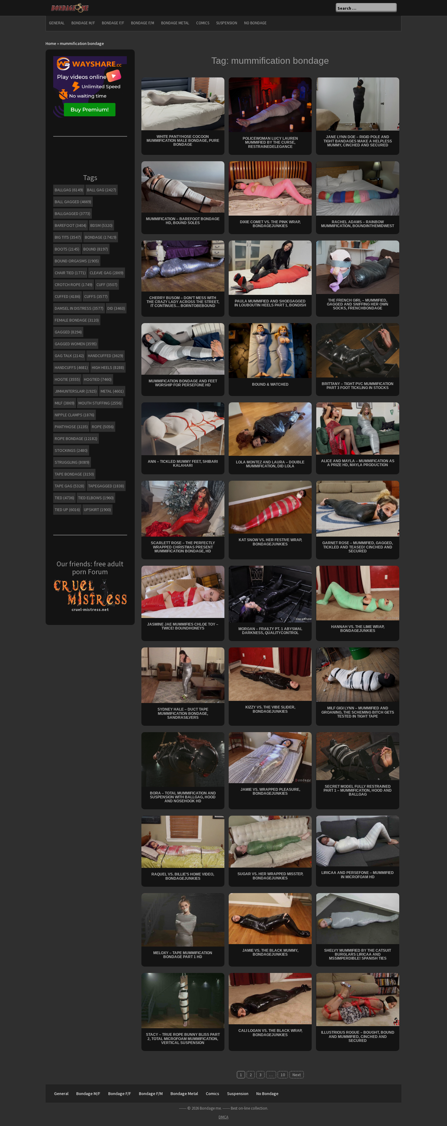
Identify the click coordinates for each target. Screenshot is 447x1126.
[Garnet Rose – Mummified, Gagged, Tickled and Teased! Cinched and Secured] (357, 508)
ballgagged (72, 213)
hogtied (98, 379)
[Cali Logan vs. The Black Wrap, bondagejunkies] (270, 998)
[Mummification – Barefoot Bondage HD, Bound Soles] (182, 186)
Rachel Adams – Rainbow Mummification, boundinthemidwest (357, 224)
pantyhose (71, 426)
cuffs (96, 296)
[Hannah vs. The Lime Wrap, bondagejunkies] (357, 592)
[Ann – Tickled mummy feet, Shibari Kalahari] (182, 428)
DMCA (223, 1117)
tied (64, 497)
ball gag (101, 190)
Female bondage (77, 320)
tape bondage (74, 474)
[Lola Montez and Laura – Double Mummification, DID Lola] (270, 428)
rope (103, 426)
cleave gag (106, 272)
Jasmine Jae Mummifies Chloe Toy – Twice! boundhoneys (182, 626)
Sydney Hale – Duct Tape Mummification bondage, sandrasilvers (183, 713)
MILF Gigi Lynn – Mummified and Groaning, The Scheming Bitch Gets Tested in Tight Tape (357, 712)
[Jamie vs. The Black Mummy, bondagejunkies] (270, 918)
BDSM (101, 225)
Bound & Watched (270, 384)
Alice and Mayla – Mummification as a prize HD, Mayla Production (357, 463)
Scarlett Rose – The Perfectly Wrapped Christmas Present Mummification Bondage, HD (183, 547)
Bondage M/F (83, 23)
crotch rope (73, 284)
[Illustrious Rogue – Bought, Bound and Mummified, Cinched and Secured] (357, 999)
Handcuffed (105, 355)
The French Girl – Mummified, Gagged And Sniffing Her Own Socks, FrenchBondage (357, 304)
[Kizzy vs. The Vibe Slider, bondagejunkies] (270, 674)
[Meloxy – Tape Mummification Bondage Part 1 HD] (182, 919)
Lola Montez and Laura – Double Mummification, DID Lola (270, 464)
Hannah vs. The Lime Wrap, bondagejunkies (357, 629)
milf (64, 403)
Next (297, 1074)
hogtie (67, 379)
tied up (67, 509)
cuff (106, 284)
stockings (71, 450)
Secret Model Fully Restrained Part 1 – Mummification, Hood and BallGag (358, 790)
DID (116, 308)
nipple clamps (74, 415)
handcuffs (71, 367)
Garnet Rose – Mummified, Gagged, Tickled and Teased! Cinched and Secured (357, 547)
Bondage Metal (175, 23)
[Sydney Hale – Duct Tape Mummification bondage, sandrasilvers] (182, 674)
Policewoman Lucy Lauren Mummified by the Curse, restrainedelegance (270, 142)
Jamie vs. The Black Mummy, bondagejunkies (270, 952)
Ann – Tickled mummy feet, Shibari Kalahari (183, 463)
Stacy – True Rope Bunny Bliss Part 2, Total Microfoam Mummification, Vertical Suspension (183, 1038)
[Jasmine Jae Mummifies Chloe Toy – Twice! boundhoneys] (182, 591)
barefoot (70, 225)
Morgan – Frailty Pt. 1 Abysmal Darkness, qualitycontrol (270, 631)
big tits (68, 237)
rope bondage (76, 438)
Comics (202, 23)
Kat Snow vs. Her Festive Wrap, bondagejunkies (270, 542)
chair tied (70, 272)
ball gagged (73, 201)
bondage (100, 237)
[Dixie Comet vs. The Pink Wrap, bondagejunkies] (270, 188)
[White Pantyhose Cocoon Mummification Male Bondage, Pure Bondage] (182, 103)
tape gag (69, 486)
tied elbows (96, 497)
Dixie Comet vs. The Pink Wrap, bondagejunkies (270, 224)
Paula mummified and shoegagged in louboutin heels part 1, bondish (270, 303)
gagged (68, 332)
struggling (72, 462)
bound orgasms (77, 261)
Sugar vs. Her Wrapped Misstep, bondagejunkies (270, 876)
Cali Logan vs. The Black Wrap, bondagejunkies (270, 1033)
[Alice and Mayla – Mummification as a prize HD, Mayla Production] (357, 428)
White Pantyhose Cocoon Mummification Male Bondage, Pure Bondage (183, 141)
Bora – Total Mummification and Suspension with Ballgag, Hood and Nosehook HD (183, 797)
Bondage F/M (142, 23)
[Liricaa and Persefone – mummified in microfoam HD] (357, 840)
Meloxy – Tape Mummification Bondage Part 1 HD (182, 955)
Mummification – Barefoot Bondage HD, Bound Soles (183, 221)
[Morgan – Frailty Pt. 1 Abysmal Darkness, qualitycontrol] (270, 593)
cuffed (67, 296)
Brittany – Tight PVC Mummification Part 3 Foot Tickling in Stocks (357, 386)
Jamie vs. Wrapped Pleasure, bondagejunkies (270, 791)
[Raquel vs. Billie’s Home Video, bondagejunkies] (182, 841)
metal (112, 391)
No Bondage (255, 23)
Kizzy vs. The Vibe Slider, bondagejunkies (270, 709)
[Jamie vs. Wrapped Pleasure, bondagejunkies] (270, 757)
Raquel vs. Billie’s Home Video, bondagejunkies (182, 876)
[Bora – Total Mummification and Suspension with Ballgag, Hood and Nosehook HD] (182, 759)
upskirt (97, 509)
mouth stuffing (100, 403)
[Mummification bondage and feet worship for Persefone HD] (182, 348)
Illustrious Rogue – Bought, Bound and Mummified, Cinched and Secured (357, 1036)
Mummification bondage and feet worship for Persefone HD (183, 383)
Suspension (226, 23)
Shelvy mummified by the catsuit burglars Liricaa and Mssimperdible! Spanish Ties (357, 954)
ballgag (69, 190)
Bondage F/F (113, 23)
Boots (67, 249)
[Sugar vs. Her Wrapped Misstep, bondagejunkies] (270, 841)
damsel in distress (79, 308)
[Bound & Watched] (270, 350)
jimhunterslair (76, 391)
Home (51, 43)
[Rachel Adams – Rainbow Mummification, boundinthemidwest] (357, 188)
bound (95, 249)
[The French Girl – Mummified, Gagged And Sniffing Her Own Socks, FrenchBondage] (357, 266)
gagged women (76, 343)
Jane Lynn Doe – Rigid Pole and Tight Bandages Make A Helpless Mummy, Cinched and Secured (358, 141)
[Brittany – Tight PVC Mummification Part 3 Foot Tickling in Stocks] (357, 350)
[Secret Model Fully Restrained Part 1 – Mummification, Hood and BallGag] (357, 755)
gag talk (69, 355)
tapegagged (106, 486)
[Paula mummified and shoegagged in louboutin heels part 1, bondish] (270, 267)
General (56, 23)
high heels (108, 367)
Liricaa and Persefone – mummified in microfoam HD (357, 875)
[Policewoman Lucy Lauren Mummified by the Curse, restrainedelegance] (270, 104)
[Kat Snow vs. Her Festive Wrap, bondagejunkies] (270, 507)
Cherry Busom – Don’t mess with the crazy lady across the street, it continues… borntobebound (183, 302)
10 (283, 1074)
